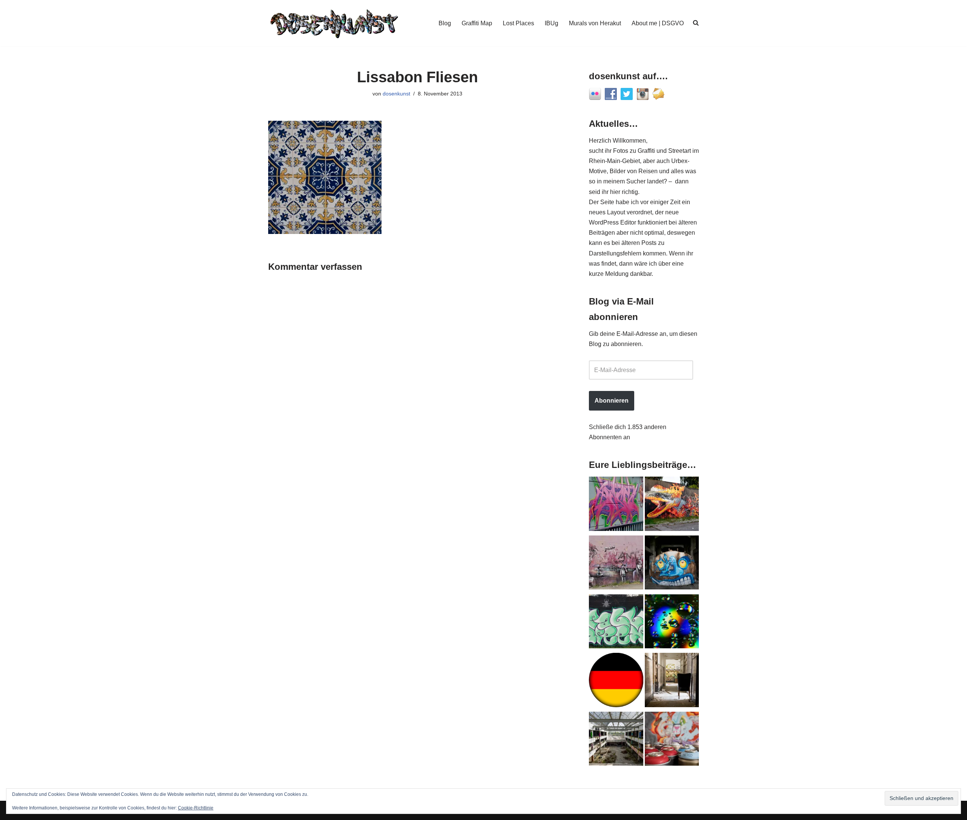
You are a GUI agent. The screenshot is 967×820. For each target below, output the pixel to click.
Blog (445, 23)
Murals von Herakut (595, 23)
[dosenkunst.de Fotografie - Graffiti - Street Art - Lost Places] (334, 23)
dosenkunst (396, 94)
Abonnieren (612, 400)
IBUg (551, 23)
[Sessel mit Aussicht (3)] (672, 681)
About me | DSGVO (658, 23)
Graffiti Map (477, 23)
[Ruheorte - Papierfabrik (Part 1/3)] (672, 564)
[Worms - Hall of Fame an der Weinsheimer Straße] (616, 623)
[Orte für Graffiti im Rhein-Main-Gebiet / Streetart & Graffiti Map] (616, 505)
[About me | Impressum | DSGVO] (616, 681)
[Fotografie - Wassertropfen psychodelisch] (672, 623)
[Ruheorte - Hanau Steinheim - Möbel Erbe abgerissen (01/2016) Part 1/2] (616, 740)
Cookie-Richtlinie (195, 808)
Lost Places (518, 23)
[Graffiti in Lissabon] (672, 505)
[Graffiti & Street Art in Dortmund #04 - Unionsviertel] (616, 564)
